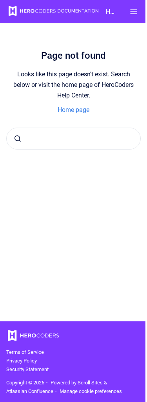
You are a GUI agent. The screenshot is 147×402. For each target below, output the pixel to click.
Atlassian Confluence (29, 391)
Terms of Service (25, 352)
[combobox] (73, 138)
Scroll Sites (90, 383)
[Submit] (17, 138)
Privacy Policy (21, 361)
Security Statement (27, 369)
